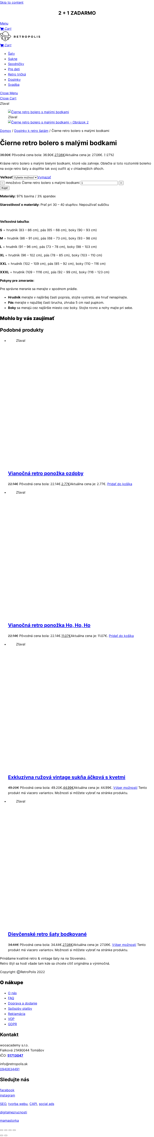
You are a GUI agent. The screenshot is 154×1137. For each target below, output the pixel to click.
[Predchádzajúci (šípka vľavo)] (1, 1135)
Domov (5, 131)
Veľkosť (6, 177)
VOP (11, 1019)
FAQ (11, 998)
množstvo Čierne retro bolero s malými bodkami (43, 183)
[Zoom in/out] (1, 1130)
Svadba (13, 85)
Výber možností (125, 788)
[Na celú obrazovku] (5, 1130)
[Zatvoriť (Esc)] (14, 1130)
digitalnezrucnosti (13, 1112)
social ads (46, 1104)
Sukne (12, 59)
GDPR (12, 1024)
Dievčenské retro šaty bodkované (47, 934)
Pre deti (14, 69)
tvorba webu (17, 1104)
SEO (3, 1104)
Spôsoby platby (20, 1009)
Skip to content (11, 2)
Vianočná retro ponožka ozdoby (45, 473)
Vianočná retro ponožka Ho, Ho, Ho (49, 625)
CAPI (33, 1104)
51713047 (15, 1055)
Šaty (11, 54)
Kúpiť (5, 188)
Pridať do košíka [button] (119, 484)
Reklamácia (16, 1014)
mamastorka (9, 1120)
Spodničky (16, 64)
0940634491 (9, 1069)
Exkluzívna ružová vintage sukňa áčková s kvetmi (66, 777)
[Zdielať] (10, 1130)
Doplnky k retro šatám (31, 131)
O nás (12, 993)
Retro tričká (17, 74)
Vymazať (44, 177)
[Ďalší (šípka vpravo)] (5, 1135)
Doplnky (14, 80)
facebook (7, 1090)
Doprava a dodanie (22, 1003)
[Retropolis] (20, 40)
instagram (7, 1095)
